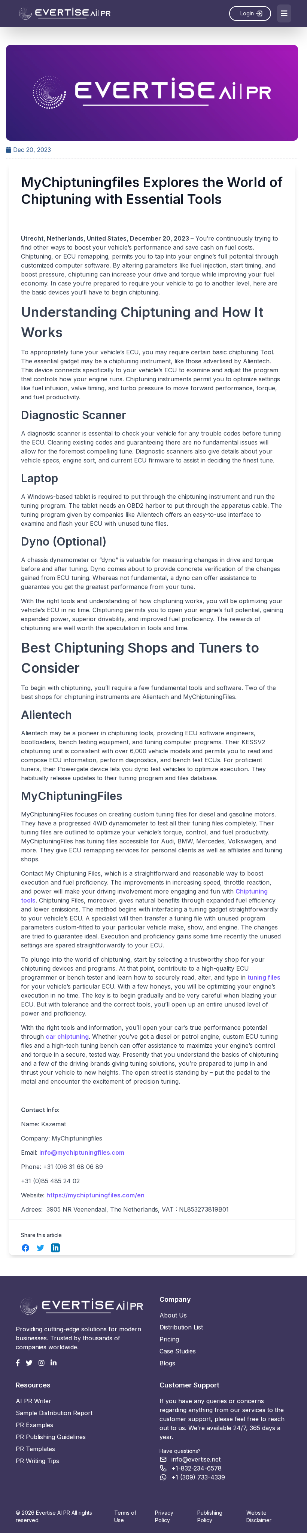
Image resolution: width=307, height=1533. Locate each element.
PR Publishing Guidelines (51, 1437)
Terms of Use (125, 1516)
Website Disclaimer (258, 1516)
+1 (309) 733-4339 (198, 1477)
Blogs (167, 1363)
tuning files (263, 977)
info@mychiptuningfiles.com (81, 1152)
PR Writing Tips (37, 1461)
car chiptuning (67, 1036)
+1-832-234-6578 (196, 1468)
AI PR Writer (33, 1401)
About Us (173, 1315)
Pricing (169, 1339)
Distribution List (181, 1327)
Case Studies (177, 1351)
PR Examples (34, 1425)
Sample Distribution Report (54, 1413)
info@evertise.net (196, 1459)
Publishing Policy (209, 1516)
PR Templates (35, 1449)
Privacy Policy (164, 1516)
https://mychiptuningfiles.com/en (95, 1195)
